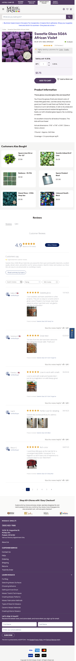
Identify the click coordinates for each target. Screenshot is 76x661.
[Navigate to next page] (51, 489)
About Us (5, 542)
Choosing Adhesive (9, 586)
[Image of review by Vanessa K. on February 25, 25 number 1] (32, 348)
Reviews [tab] (9, 224)
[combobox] (32, 282)
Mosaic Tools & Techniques (11, 593)
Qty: (37, 64)
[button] (20, 2)
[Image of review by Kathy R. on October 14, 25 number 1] (32, 311)
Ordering (5, 559)
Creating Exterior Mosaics (11, 611)
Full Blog (5, 579)
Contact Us (6, 552)
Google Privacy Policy (36, 640)
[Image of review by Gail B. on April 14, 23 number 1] (32, 423)
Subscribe (8, 635)
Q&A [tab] (16, 224)
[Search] (69, 17)
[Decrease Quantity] (49, 65)
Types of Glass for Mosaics (11, 604)
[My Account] (63, 9)
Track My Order (7, 570)
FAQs (4, 555)
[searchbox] (12, 282)
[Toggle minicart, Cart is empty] (71, 9)
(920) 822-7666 (9, 525)
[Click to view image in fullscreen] (17, 47)
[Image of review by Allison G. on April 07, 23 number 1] (32, 464)
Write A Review (52, 245)
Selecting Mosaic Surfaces (11, 582)
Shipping (5, 563)
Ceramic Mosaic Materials (11, 607)
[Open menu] (3, 9)
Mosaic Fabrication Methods (12, 600)
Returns (5, 566)
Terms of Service (51, 640)
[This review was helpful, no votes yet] (63, 328)
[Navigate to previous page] (23, 489)
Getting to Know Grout (10, 590)
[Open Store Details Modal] (13, 2)
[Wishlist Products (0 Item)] (67, 9)
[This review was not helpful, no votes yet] (67, 328)
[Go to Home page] (13, 9)
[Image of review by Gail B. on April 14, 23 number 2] (43, 423)
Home (4, 29)
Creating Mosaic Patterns (11, 597)
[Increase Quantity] (49, 63)
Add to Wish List (66, 79)
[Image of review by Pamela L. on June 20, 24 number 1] (32, 387)
